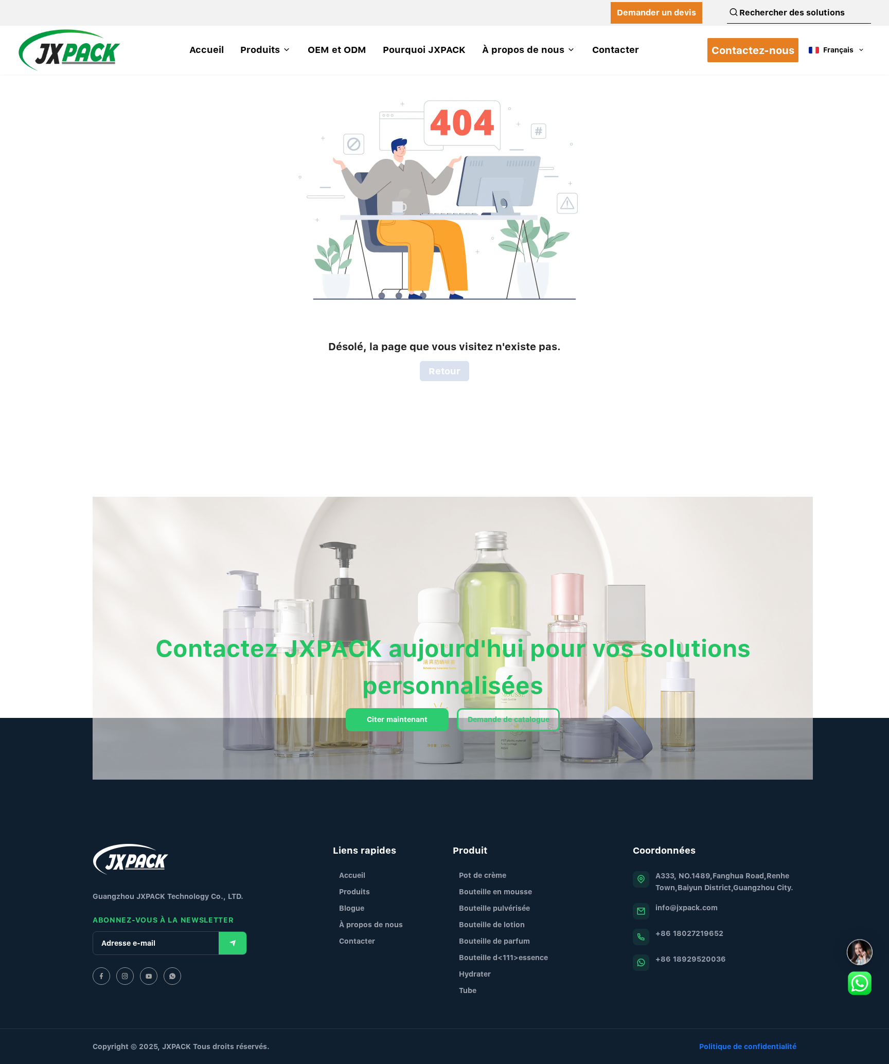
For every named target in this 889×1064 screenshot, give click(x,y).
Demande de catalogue (508, 719)
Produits (354, 891)
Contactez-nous (753, 50)
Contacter (357, 940)
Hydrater (475, 973)
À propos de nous (371, 924)
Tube (467, 990)
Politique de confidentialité (747, 1046)
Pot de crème (482, 875)
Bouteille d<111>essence (503, 957)
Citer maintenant (397, 719)
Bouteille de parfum (494, 940)
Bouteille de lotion (492, 924)
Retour (444, 371)
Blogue (351, 908)
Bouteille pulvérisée (494, 908)
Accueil (352, 875)
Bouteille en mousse (495, 891)
